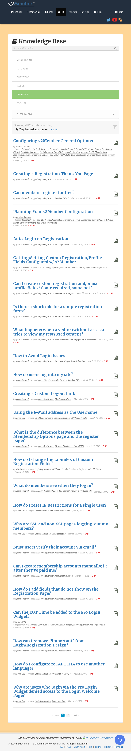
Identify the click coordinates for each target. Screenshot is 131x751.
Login (120, 11)
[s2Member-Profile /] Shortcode (35, 149)
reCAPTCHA (65, 155)
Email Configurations (30, 152)
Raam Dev (20, 418)
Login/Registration (72, 152)
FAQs (74, 11)
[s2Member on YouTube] (115, 20)
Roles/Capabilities (78, 155)
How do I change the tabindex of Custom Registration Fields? (53, 461)
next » (75, 715)
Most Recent (24, 59)
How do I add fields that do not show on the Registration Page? (56, 591)
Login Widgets (44, 380)
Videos (21, 85)
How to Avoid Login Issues (39, 355)
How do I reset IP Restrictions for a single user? (60, 505)
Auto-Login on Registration (40, 238)
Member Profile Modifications (94, 152)
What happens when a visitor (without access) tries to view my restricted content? (58, 331)
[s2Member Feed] (120, 20)
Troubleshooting (78, 361)
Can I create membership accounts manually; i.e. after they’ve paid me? (61, 568)
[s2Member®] (22, 4)
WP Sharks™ (106, 738)
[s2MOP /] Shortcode (85, 149)
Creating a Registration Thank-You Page (53, 173)
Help (99, 11)
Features (17, 11)
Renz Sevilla (21, 622)
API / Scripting (44, 267)
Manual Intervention (64, 575)
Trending (22, 94)
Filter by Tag (24, 114)
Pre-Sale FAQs (61, 198)
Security (111, 155)
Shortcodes (18, 157)
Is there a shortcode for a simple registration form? (57, 308)
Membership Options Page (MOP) (45, 155)
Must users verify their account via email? (54, 547)
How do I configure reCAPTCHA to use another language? (59, 666)
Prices (49, 11)
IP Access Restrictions (44, 510)
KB (62, 11)
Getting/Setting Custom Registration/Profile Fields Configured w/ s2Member (57, 259)
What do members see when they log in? (53, 485)
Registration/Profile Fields (96, 267)
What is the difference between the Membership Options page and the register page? (56, 436)
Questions (23, 77)
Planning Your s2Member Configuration (53, 211)
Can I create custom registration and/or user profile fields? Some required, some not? (56, 285)
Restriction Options (28, 222)
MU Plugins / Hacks (63, 244)
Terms (98, 746)
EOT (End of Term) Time (49, 624)
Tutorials (23, 68)
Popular (22, 103)
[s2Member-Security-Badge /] (62, 149)
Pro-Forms (72, 198)
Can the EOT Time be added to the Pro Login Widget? (56, 614)
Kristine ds (20, 469)
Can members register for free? (43, 192)
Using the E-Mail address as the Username (55, 412)
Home (117, 746)
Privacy (107, 746)
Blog (86, 11)
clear (55, 129)
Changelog (79, 746)
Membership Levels (21, 155)
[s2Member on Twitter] (109, 20)
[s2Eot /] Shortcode (30, 624)
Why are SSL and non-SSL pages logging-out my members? (60, 526)
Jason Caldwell (22, 179)
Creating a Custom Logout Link (44, 393)
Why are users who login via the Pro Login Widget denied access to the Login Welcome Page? (56, 691)
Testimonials (33, 11)
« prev (55, 715)
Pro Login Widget (62, 361)
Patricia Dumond (23, 146)
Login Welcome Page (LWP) (52, 152)
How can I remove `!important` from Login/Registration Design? (49, 643)
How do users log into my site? (43, 374)
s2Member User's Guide (97, 155)
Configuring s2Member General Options (53, 140)
